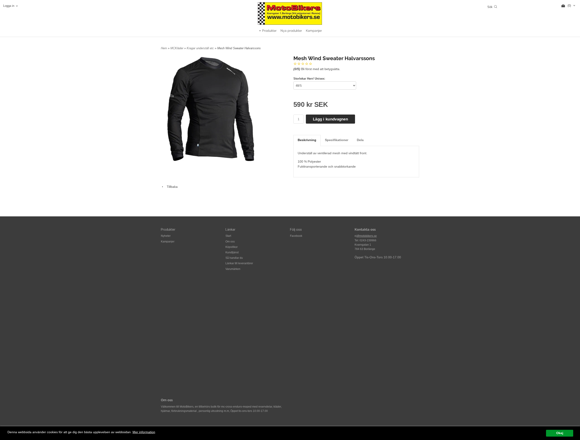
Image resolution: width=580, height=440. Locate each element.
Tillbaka (171, 186)
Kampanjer (314, 30)
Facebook (296, 235)
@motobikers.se (367, 235)
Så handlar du (234, 257)
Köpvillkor (231, 247)
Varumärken (232, 269)
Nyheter (166, 235)
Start (228, 235)
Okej (559, 433)
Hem (164, 48)
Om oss (230, 241)
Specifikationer (336, 140)
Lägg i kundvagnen (330, 119)
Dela (360, 140)
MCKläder (177, 48)
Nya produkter (291, 30)
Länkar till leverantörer (239, 263)
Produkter (269, 30)
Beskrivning (307, 140)
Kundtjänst (232, 252)
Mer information (144, 432)
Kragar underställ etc (201, 48)
